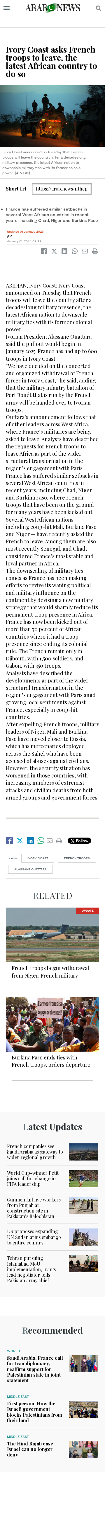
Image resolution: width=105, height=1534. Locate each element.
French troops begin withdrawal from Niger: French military (50, 971)
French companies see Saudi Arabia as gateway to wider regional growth (35, 1151)
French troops (77, 858)
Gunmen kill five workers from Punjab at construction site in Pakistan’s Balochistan (34, 1208)
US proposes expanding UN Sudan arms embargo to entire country (34, 1236)
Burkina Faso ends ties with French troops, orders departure (51, 1061)
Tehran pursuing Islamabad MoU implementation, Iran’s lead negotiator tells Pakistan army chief (31, 1269)
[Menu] (7, 8)
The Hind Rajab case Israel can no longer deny (30, 1449)
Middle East (18, 1397)
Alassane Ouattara (30, 869)
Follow (81, 840)
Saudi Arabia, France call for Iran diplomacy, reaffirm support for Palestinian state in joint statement (35, 1369)
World (13, 1351)
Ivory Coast (37, 858)
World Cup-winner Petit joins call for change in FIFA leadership (33, 1178)
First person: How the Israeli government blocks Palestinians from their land (34, 1411)
